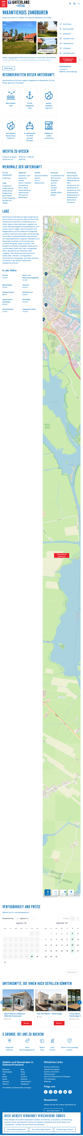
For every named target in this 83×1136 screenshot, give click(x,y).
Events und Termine (51, 1067)
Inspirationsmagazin (52, 1069)
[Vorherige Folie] (2, 1002)
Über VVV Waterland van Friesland (57, 1077)
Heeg (23, 1072)
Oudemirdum (26, 1081)
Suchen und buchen (51, 1072)
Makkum (24, 1079)
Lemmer (24, 1077)
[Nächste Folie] (79, 1002)
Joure (23, 1074)
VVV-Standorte (49, 1079)
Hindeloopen (7, 1072)
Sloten (4, 1077)
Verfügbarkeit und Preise (68, 60)
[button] (61, 556)
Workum (5, 1084)
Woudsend (25, 1084)
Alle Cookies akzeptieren (16, 1129)
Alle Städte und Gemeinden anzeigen (16, 1088)
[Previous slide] (77, 219)
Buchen (26, 1023)
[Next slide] (77, 222)
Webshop (47, 1081)
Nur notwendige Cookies (41, 1129)
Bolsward (5, 1069)
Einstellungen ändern (65, 1129)
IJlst (3, 1074)
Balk (22, 1069)
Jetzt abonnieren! (53, 1111)
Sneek (4, 1079)
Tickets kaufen (49, 1074)
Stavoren (5, 1081)
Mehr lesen (8, 68)
